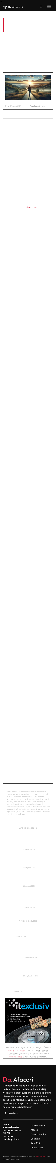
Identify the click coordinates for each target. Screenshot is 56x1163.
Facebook (13, 1113)
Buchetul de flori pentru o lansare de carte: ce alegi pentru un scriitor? (25, 985)
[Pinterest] (22, 114)
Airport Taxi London (16, 1050)
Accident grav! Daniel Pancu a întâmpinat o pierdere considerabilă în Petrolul (26, 878)
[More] (36, 114)
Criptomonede (15, 1057)
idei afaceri (31, 207)
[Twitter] (15, 114)
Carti (7, 991)
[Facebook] (8, 114)
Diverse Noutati (12, 849)
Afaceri (6, 36)
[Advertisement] (28, 53)
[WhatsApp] (29, 114)
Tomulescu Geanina (18, 787)
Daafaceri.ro (40, 1156)
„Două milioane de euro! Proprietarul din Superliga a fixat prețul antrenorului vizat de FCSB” (27, 968)
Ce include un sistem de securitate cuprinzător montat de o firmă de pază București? (26, 860)
